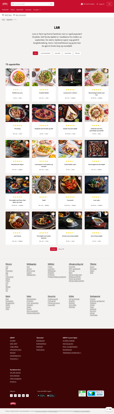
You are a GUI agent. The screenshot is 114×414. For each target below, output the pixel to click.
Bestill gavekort (40, 340)
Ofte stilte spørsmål (15, 372)
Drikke (71, 296)
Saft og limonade (74, 299)
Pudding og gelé (53, 299)
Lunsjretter (51, 269)
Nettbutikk (5, 10)
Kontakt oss (13, 381)
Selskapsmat (95, 296)
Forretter (92, 299)
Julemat (92, 313)
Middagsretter (31, 275)
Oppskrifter (19, 10)
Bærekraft (12, 352)
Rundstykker (9, 301)
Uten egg (72, 271)
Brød (7, 299)
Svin (7, 289)
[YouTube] (19, 395)
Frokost (50, 267)
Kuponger (28, 10)
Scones (8, 307)
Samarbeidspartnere (15, 355)
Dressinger (93, 269)
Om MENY (13, 340)
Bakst (70, 273)
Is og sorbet (51, 305)
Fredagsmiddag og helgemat (57, 277)
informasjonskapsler (53, 411)
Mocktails (72, 303)
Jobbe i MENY (13, 343)
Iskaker (29, 307)
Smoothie (72, 301)
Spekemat (93, 309)
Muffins (8, 305)
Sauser (92, 267)
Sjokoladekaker (31, 299)
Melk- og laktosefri (74, 269)
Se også (35, 10)
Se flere (53, 249)
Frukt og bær (10, 277)
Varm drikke (72, 305)
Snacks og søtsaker (75, 279)
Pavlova (29, 309)
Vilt (7, 291)
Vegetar (29, 273)
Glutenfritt (72, 267)
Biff (7, 269)
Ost (7, 285)
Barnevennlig (31, 271)
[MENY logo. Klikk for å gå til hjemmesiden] (5, 4)
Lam (7, 283)
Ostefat (92, 305)
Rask (28, 267)
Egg (7, 273)
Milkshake (72, 307)
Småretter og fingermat (97, 301)
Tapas (92, 307)
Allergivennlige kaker (75, 275)
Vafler (7, 309)
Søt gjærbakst (10, 303)
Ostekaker (30, 305)
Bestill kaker (39, 346)
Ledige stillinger (14, 346)
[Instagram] (15, 395)
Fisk (7, 275)
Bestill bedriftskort (41, 343)
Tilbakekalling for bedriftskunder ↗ (72, 352)
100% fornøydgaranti (15, 378)
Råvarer (9, 264)
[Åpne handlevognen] (109, 4)
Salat (91, 273)
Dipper (92, 271)
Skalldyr (8, 287)
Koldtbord (93, 303)
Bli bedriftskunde (67, 349)
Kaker (29, 296)
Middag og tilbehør (75, 277)
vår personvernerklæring (41, 411)
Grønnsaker (9, 271)
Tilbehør (93, 264)
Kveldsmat (51, 275)
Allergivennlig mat (76, 264)
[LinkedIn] (23, 395)
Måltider (51, 264)
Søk (51, 4)
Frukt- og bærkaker (33, 303)
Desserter (52, 296)
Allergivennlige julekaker (76, 281)
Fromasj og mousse (54, 303)
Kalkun (8, 281)
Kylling (8, 279)
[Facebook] (11, 395)
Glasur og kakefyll (32, 311)
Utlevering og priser (68, 343)
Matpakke (51, 273)
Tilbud (12, 10)
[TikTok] (27, 395)
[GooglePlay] (41, 395)
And (7, 267)
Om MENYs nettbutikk (68, 340)
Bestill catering (40, 349)
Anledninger (94, 315)
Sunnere (29, 269)
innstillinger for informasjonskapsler (81, 411)
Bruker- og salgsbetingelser (70, 346)
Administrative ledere (15, 349)
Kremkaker (30, 301)
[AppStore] (51, 395)
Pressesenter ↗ (14, 358)
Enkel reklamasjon (15, 375)
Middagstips (31, 264)
